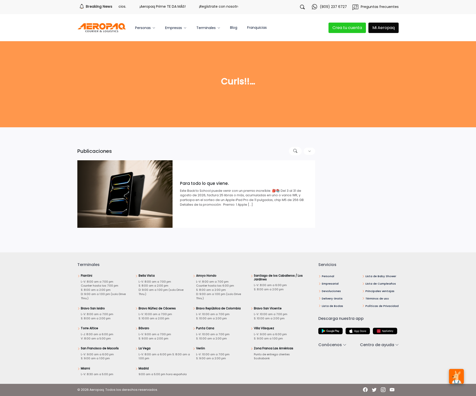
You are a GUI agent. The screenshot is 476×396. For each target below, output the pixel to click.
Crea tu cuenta (347, 28)
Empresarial (330, 284)
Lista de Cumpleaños (380, 284)
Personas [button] (143, 27)
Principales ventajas (379, 291)
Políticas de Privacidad (382, 306)
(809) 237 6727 (333, 6)
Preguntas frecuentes (380, 6)
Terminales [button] (206, 27)
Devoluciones (331, 291)
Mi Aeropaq (383, 28)
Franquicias (257, 27)
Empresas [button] (173, 27)
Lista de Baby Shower (380, 276)
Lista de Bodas (332, 306)
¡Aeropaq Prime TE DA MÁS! (155, 6)
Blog (233, 27)
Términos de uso (377, 298)
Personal (328, 276)
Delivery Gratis (332, 298)
